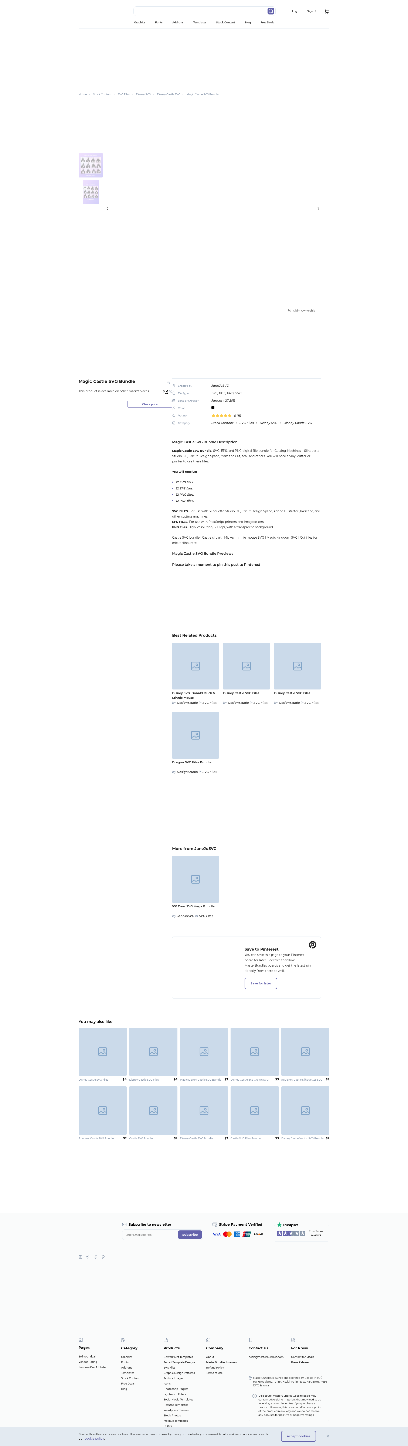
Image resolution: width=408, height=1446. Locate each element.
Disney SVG (269, 423)
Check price (149, 404)
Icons (167, 1383)
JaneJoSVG (220, 386)
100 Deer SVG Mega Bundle (193, 906)
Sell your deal (87, 1356)
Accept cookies (298, 1436)
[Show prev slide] (107, 208)
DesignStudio (187, 703)
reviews (316, 1235)
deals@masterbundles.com (266, 1357)
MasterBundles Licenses (221, 1362)
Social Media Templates (178, 1399)
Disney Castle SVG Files (241, 693)
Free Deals (267, 22)
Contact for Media (302, 1357)
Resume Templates (176, 1404)
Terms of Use (214, 1372)
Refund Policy (215, 1367)
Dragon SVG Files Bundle (191, 762)
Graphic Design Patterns (179, 1372)
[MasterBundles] (92, 11)
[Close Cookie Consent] (328, 1436)
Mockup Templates (176, 1420)
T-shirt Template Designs (179, 1362)
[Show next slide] (318, 208)
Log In (296, 11)
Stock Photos (172, 1415)
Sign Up (312, 11)
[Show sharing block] (168, 382)
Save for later (261, 983)
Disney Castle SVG (297, 423)
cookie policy (94, 1438)
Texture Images (173, 1378)
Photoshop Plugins (176, 1388)
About (210, 1357)
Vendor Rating (88, 1361)
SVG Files (246, 423)
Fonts (159, 22)
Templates (199, 22)
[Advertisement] (204, 58)
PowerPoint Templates (178, 1357)
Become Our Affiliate (92, 1367)
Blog (248, 22)
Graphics (139, 22)
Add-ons (177, 22)
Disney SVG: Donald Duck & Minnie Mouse (193, 695)
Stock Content (225, 22)
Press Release (300, 1362)
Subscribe (190, 1235)
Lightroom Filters (175, 1394)
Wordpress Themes (176, 1410)
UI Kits (168, 1426)
